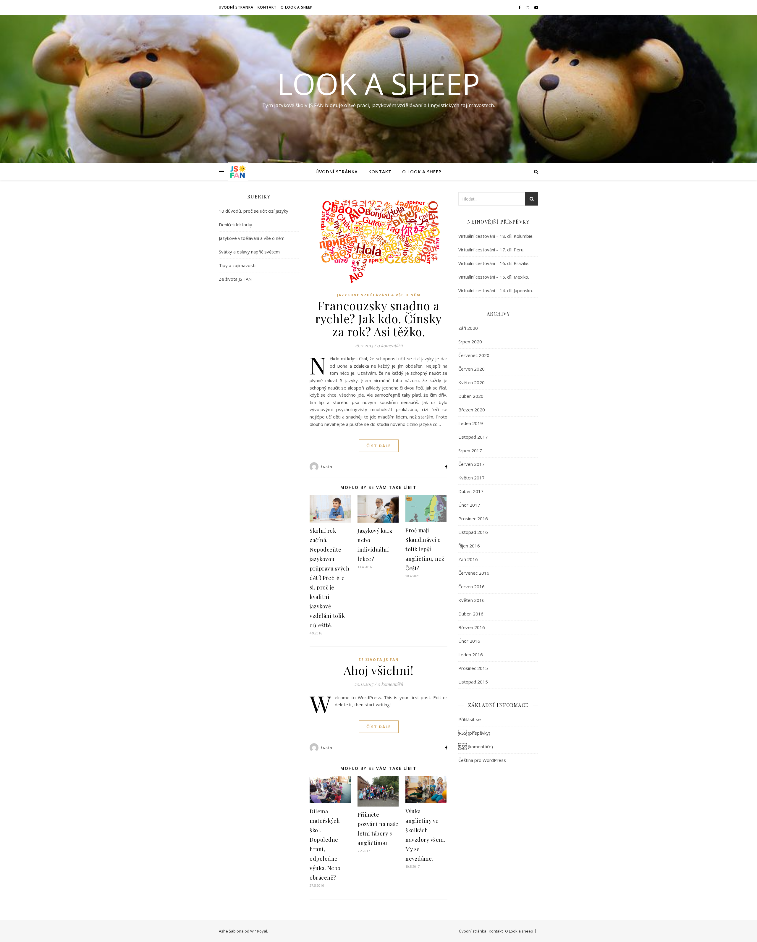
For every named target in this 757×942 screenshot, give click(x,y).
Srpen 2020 (470, 342)
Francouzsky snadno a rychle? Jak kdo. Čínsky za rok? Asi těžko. (378, 318)
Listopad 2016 (473, 532)
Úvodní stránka (236, 7)
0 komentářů (390, 345)
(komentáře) (476, 746)
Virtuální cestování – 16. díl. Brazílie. (493, 263)
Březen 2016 (471, 627)
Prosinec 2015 (473, 668)
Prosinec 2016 (473, 518)
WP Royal (258, 931)
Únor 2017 (469, 505)
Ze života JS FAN (235, 279)
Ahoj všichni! (379, 670)
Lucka (326, 466)
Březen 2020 (471, 410)
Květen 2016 (471, 600)
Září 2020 (468, 328)
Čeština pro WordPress (482, 760)
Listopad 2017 (473, 437)
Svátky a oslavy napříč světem (249, 252)
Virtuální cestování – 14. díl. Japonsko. (495, 290)
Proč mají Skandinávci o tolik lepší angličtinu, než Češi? (424, 549)
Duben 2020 (470, 396)
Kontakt (267, 7)
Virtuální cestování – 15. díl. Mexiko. (493, 277)
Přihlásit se (469, 719)
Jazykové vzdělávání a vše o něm (251, 238)
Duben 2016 (470, 614)
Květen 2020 (471, 382)
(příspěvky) (474, 733)
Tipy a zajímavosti (237, 265)
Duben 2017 (470, 491)
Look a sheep (378, 83)
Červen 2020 (471, 369)
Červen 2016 (471, 586)
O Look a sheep (297, 7)
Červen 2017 (471, 464)
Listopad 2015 (473, 682)
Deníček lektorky (235, 224)
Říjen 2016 (469, 546)
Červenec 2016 (473, 573)
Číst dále (378, 445)
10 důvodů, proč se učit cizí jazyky (253, 211)
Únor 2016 (469, 641)
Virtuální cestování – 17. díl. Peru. (491, 250)
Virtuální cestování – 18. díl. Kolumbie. (495, 236)
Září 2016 (468, 559)
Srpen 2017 (470, 450)
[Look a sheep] (238, 171)
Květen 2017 (471, 478)
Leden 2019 (470, 423)
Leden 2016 (470, 654)
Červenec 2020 (473, 355)
